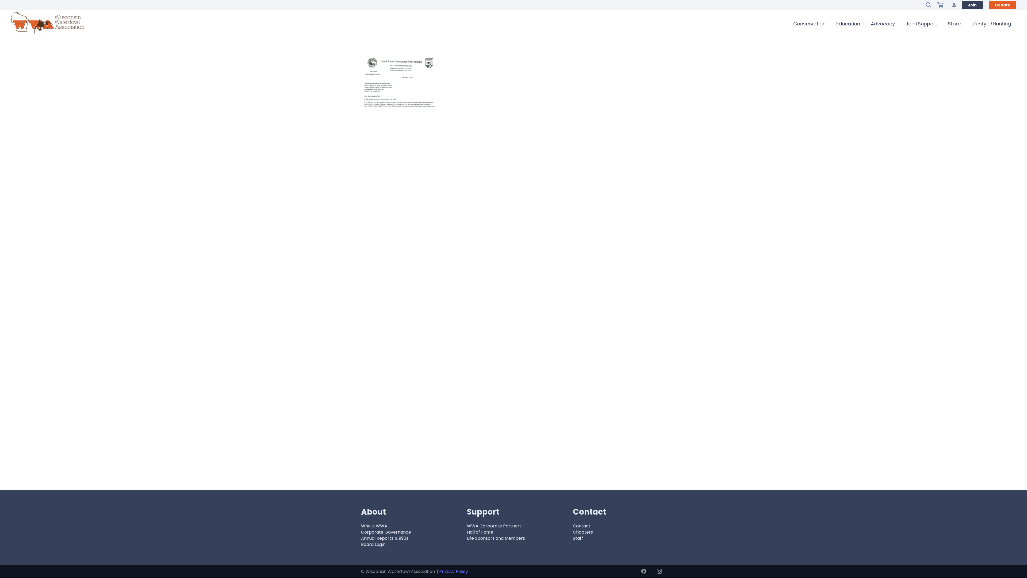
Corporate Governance (386, 532)
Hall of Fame (480, 532)
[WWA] (48, 24)
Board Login (373, 544)
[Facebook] (643, 571)
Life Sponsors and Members (496, 538)
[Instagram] (659, 571)
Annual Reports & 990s (384, 538)
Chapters (583, 532)
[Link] (954, 5)
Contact (582, 526)
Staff (578, 538)
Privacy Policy (453, 571)
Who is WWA (374, 526)
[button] (928, 5)
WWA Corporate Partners (494, 526)
